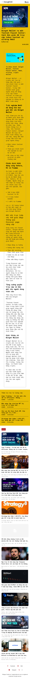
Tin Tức (4, 28)
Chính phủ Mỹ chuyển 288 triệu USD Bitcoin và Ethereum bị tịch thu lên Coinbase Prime (14, 655)
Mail (22, 666)
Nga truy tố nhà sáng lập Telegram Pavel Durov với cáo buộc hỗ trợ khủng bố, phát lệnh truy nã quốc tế (14, 563)
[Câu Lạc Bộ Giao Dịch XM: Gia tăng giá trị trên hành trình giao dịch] (15, 485)
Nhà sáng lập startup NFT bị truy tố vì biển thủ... (13, 404)
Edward (3, 399)
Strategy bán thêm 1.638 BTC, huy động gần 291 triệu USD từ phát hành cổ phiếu (15, 518)
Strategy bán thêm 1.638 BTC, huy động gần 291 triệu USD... (13, 419)
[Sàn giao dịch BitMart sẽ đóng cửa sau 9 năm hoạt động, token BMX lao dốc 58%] (15, 576)
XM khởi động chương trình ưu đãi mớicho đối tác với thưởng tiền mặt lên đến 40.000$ (15, 541)
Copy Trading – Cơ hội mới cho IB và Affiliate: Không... (14, 397)
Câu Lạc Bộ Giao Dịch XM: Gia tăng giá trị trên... (13, 412)
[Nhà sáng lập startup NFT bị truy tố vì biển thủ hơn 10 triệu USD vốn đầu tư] (15, 462)
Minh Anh (5, 42)
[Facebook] (7, 666)
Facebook (12, 666)
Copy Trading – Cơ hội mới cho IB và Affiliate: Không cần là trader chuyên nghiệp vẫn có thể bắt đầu (14, 449)
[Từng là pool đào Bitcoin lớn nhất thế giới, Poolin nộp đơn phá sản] (15, 599)
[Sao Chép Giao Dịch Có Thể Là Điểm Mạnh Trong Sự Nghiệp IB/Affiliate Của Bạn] (15, 622)
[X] (19, 670)
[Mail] (18, 666)
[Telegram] (9, 670)
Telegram (14, 670)
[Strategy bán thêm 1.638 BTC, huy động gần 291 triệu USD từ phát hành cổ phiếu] (15, 507)
